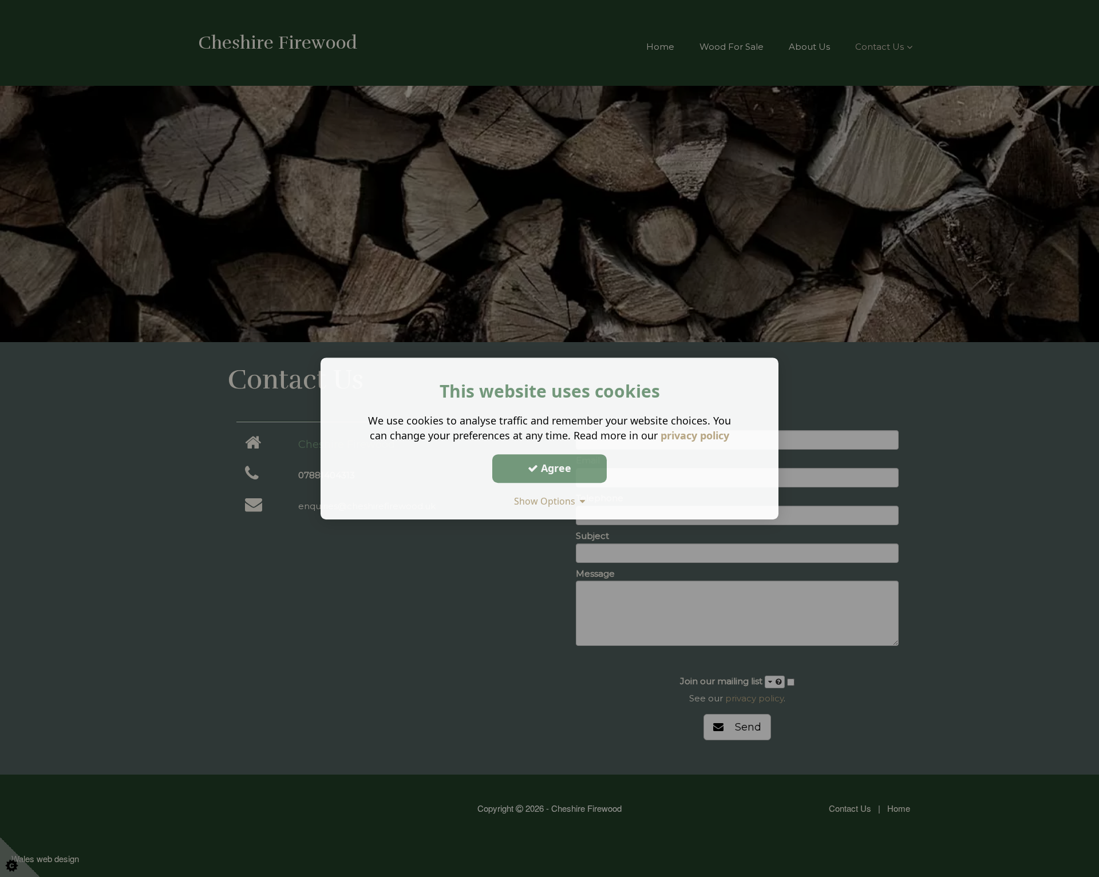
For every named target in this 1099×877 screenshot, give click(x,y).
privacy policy (695, 435)
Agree (554, 468)
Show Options (547, 501)
